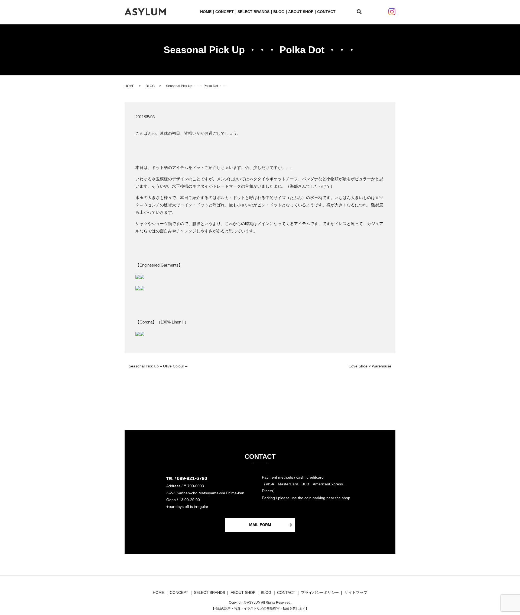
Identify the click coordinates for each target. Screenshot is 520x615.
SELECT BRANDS (253, 11)
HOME (206, 11)
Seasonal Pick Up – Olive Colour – (158, 366)
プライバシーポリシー (320, 592)
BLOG (278, 11)
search (362, 12)
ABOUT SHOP (300, 11)
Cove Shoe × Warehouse (370, 366)
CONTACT (326, 11)
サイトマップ (355, 592)
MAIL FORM (260, 525)
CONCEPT (224, 11)
